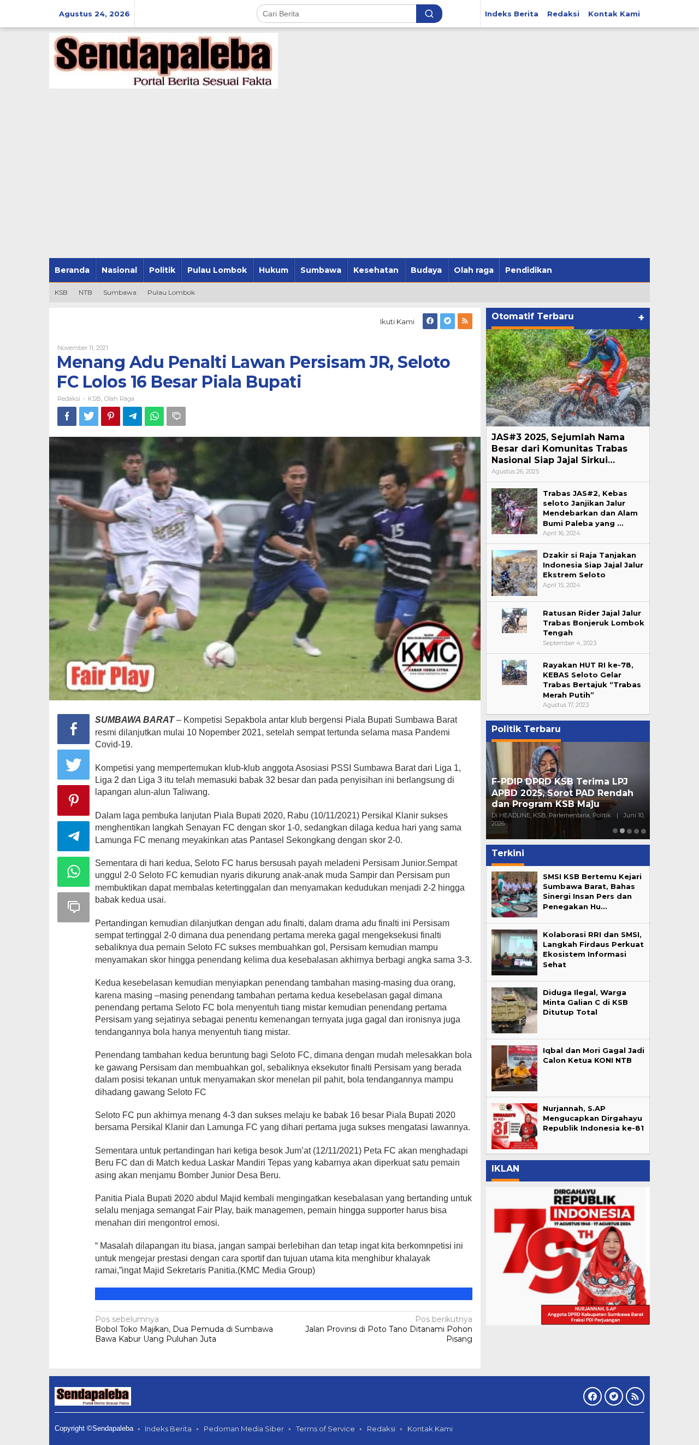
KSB (94, 398)
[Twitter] (447, 321)
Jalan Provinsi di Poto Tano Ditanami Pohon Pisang (388, 1329)
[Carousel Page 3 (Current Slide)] (629, 830)
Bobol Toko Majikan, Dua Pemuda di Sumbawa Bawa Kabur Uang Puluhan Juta (184, 1329)
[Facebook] (430, 321)
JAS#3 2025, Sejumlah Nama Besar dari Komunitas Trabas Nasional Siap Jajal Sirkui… (559, 448)
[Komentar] (176, 416)
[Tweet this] (88, 416)
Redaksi (381, 1428)
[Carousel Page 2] (622, 830)
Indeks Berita (168, 1428)
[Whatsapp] (154, 416)
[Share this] (66, 416)
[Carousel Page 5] (643, 830)
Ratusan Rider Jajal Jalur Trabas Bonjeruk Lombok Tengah (593, 623)
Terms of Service (325, 1428)
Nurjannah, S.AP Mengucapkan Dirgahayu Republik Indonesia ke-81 (593, 1118)
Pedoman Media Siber (244, 1428)
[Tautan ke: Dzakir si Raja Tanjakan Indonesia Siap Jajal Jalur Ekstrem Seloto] (514, 572)
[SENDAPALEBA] (163, 60)
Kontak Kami (430, 1428)
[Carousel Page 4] (636, 830)
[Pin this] (110, 416)
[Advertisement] (349, 176)
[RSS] (465, 321)
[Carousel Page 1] (615, 830)
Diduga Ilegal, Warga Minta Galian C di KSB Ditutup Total (585, 1002)
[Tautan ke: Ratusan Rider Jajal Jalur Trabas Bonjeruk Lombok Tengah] (514, 619)
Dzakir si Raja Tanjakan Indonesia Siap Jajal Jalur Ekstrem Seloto (593, 565)
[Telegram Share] (132, 416)
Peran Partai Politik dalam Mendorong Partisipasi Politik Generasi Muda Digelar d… (563, 793)
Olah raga (119, 398)
